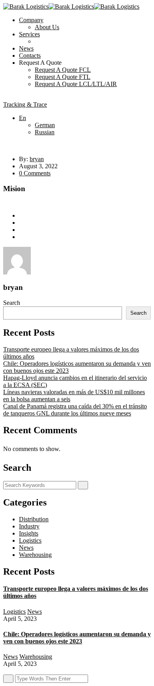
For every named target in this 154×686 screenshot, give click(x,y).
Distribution (34, 519)
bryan (37, 159)
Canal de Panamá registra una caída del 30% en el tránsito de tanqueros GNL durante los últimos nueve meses (75, 410)
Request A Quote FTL (62, 76)
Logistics (30, 540)
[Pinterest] (21, 236)
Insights (28, 533)
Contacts (30, 55)
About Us (47, 27)
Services (29, 34)
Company (31, 20)
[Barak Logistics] (26, 6)
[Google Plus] (21, 229)
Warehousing (35, 554)
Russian (44, 132)
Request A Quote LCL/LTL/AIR (76, 84)
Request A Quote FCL (63, 69)
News (26, 48)
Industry (29, 526)
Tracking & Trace (25, 104)
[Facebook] (21, 215)
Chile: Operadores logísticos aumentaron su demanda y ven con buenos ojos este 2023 (77, 638)
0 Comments (35, 173)
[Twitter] (21, 222)
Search (11, 302)
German (45, 125)
